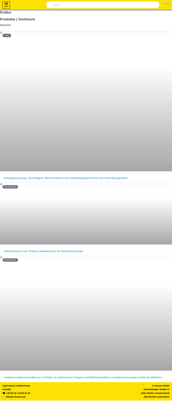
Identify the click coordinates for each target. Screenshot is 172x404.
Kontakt (7, 389)
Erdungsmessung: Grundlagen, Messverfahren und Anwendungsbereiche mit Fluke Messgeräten (66, 178)
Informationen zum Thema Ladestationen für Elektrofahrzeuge (43, 251)
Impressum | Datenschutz (16, 385)
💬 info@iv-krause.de (14, 397)
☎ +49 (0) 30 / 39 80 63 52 (16, 393)
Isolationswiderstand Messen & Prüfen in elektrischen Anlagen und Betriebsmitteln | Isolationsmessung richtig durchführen (83, 377)
